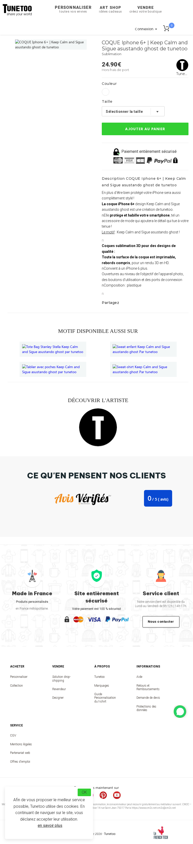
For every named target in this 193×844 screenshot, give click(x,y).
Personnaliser (73, 9)
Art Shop (110, 9)
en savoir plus (50, 825)
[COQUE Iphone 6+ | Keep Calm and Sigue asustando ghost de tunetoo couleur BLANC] (105, 92)
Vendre (145, 9)
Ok (84, 792)
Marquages (101, 685)
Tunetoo (99, 677)
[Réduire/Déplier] (180, 711)
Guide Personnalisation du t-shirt (105, 697)
